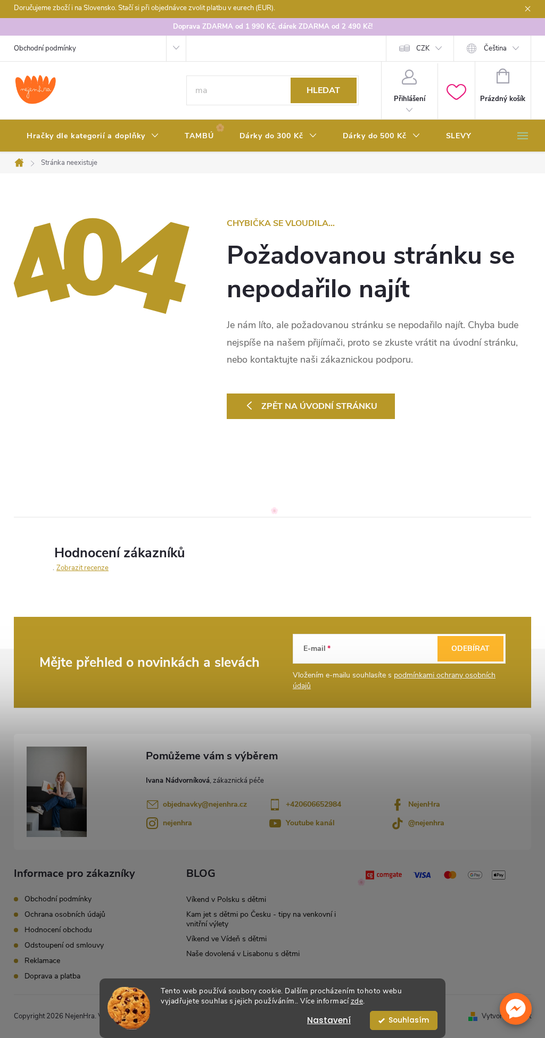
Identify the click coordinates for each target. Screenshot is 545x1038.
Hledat (323, 90)
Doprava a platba (52, 976)
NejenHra (424, 804)
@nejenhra (426, 823)
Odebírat (470, 648)
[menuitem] (93, 136)
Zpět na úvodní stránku (319, 406)
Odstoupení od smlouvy (64, 945)
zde (357, 1001)
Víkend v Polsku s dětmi (226, 899)
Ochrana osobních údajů (64, 914)
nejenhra (177, 823)
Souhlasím (409, 1020)
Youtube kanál (310, 823)
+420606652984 (313, 804)
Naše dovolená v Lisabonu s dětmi (243, 954)
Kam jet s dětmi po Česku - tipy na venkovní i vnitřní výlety (261, 919)
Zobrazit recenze (82, 568)
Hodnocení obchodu (58, 930)
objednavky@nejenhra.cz (205, 804)
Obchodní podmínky (45, 48)
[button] (516, 1009)
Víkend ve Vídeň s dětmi (226, 939)
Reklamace (42, 961)
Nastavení (329, 1020)
